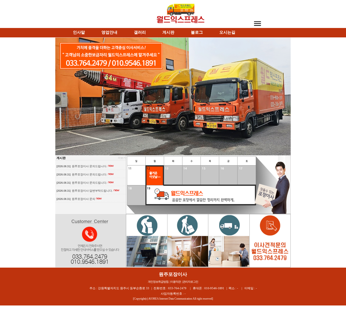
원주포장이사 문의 (83, 199)
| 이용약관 (175, 281)
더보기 (122, 157)
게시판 (61, 158)
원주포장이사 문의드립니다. (89, 166)
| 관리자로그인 (190, 281)
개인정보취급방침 (158, 281)
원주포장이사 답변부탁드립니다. (92, 190)
